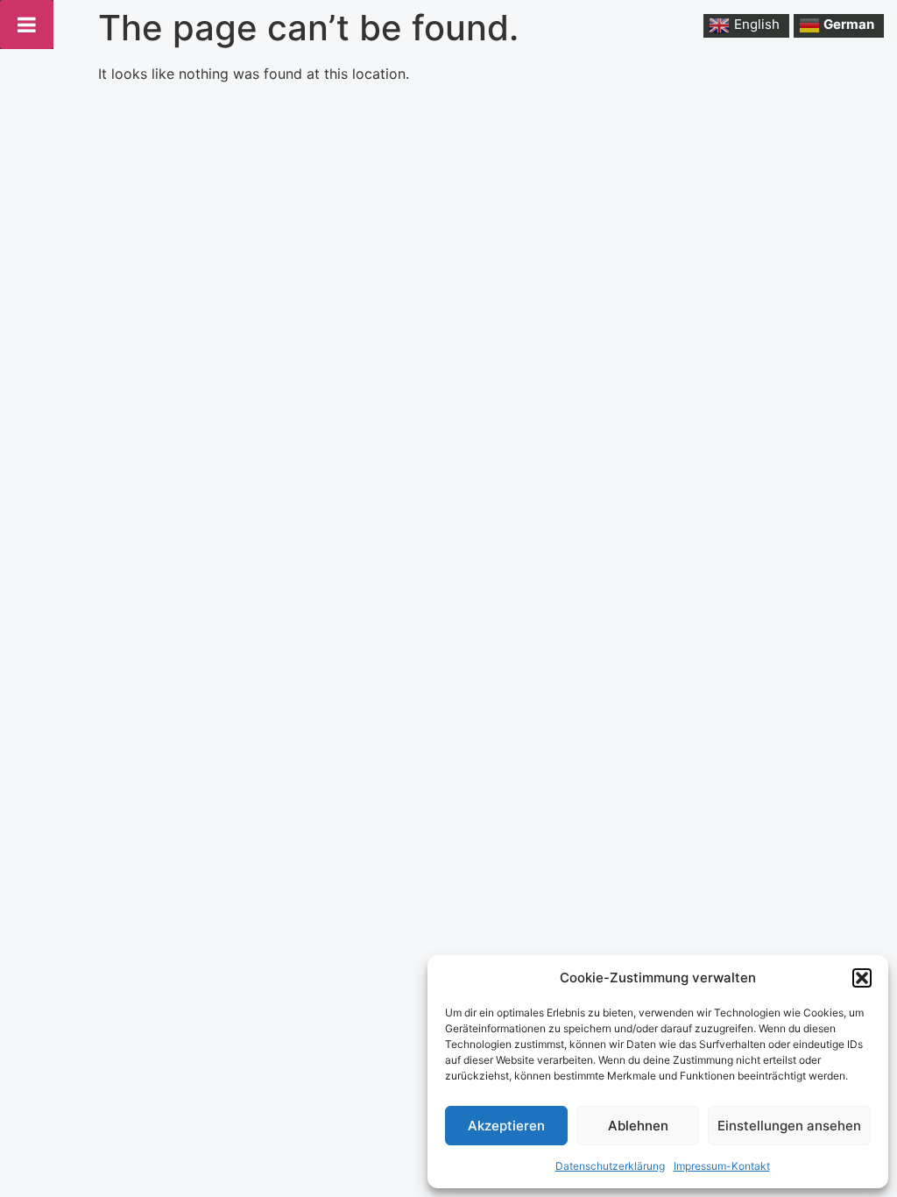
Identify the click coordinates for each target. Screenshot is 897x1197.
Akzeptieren (506, 1125)
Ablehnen (638, 1125)
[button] (862, 978)
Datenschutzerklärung (610, 1165)
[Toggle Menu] (26, 24)
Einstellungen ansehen (789, 1125)
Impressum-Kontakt (722, 1165)
